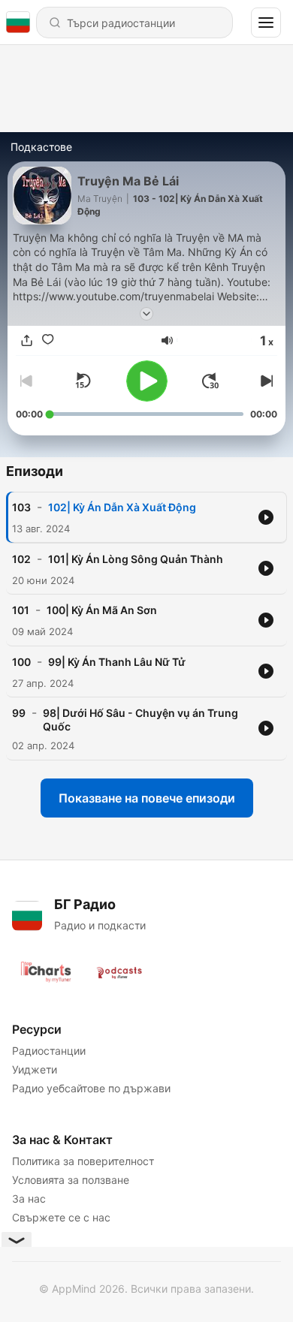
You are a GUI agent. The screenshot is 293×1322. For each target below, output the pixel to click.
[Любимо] (47, 340)
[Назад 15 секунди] (83, 381)
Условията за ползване (70, 1179)
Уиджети (34, 1069)
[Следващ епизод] (265, 381)
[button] (167, 340)
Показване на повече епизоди (147, 798)
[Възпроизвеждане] (147, 381)
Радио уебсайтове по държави (91, 1088)
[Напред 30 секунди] (210, 381)
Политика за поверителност (83, 1161)
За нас (29, 1198)
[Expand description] (146, 314)
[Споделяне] (26, 340)
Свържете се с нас (61, 1217)
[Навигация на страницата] (266, 23)
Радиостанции (49, 1050)
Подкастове (41, 146)
